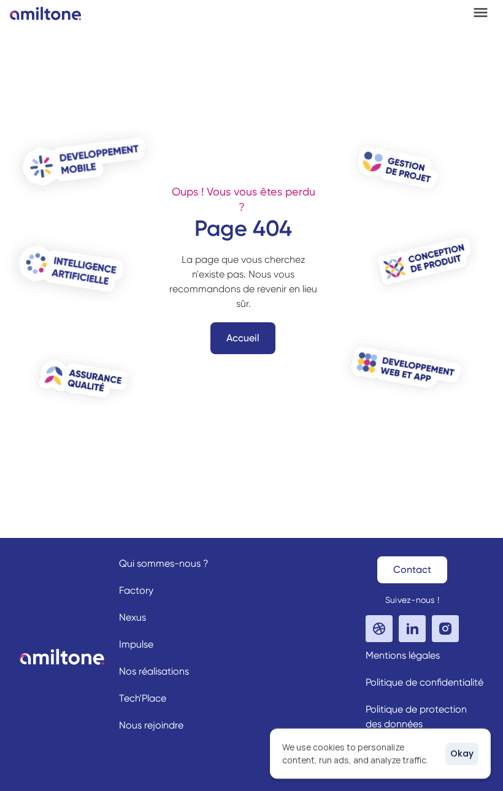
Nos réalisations (154, 671)
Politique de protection (416, 709)
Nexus (132, 617)
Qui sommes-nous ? (164, 563)
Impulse (136, 644)
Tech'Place (142, 698)
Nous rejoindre (151, 725)
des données (394, 724)
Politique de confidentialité (424, 682)
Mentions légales (403, 655)
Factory (136, 590)
